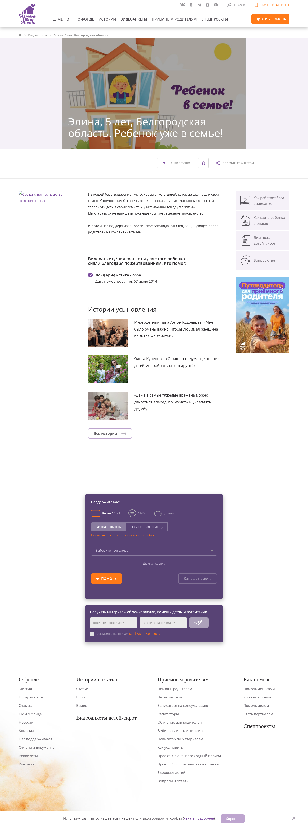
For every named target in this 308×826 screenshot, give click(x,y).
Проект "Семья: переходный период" (190, 755)
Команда (26, 730)
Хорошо (232, 818)
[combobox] (154, 550)
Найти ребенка (179, 163)
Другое (169, 513)
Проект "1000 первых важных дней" (189, 764)
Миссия (25, 688)
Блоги (81, 697)
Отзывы (25, 705)
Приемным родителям (174, 19)
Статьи (82, 688)
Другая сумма (154, 563)
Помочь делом (256, 705)
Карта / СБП (111, 513)
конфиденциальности (145, 634)
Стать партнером (258, 713)
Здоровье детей (171, 772)
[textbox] (154, 550)
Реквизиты (28, 755)
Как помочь (256, 679)
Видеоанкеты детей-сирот (106, 718)
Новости (26, 722)
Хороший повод (257, 697)
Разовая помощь (108, 527)
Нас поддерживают (35, 739)
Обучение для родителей (180, 722)
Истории (107, 19)
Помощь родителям (175, 688)
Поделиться (238, 163)
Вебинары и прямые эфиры (181, 730)
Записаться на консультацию (183, 705)
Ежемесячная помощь (146, 527)
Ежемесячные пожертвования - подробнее (124, 535)
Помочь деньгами (259, 688)
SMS (141, 513)
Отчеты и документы (37, 747)
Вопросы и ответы (173, 780)
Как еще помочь (197, 578)
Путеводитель (170, 697)
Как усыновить (170, 747)
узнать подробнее (199, 818)
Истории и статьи (96, 679)
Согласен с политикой (129, 634)
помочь (274, 19)
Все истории (106, 433)
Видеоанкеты (133, 19)
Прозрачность (31, 697)
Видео (81, 705)
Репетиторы (168, 713)
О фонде (86, 19)
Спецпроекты (214, 19)
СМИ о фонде (30, 713)
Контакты (27, 764)
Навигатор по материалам (180, 739)
